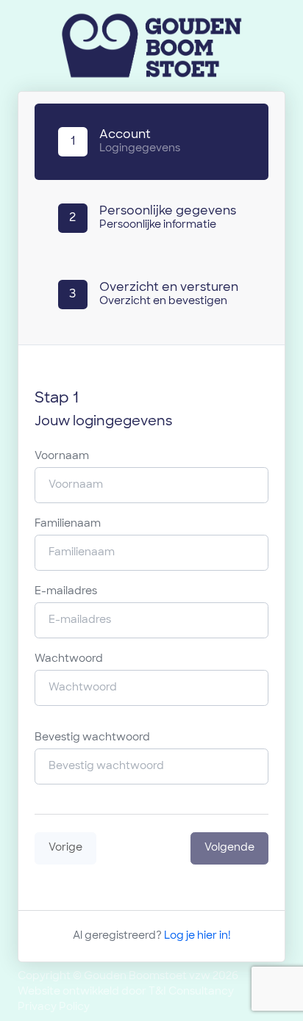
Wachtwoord (69, 659)
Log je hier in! (197, 936)
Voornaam (62, 456)
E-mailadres (66, 591)
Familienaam (68, 524)
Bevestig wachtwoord (92, 737)
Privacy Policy (54, 1007)
